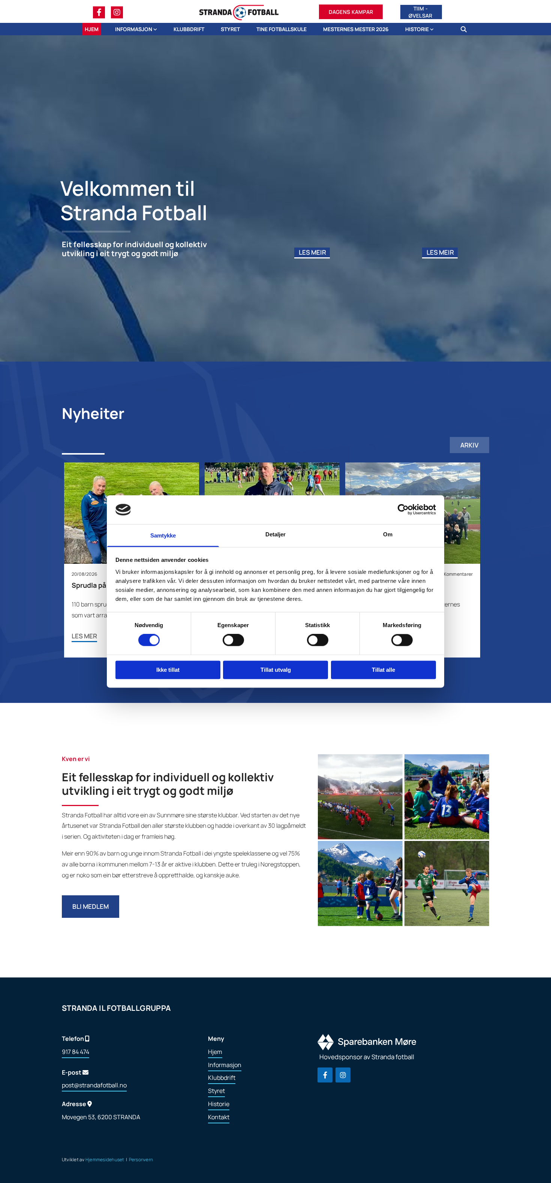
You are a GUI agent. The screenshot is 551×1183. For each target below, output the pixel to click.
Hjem (92, 29)
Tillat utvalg (276, 670)
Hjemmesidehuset (104, 1159)
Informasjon (134, 29)
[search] (464, 29)
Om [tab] (387, 534)
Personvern (141, 1159)
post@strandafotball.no (94, 1085)
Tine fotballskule (281, 29)
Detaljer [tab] (275, 534)
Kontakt (218, 1117)
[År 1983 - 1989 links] (432, 29)
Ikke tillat (168, 670)
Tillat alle (383, 670)
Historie (417, 29)
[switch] (233, 640)
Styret (230, 29)
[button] (351, 12)
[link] (130, 29)
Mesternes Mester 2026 (356, 29)
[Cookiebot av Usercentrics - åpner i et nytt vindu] (403, 509)
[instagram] (117, 12)
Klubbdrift (189, 29)
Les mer (84, 636)
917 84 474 (75, 1052)
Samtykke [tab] (163, 535)
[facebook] (99, 12)
